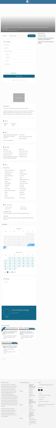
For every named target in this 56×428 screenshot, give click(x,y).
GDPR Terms (13, 73)
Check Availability (31, 35)
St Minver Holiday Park (8, 335)
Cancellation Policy (7, 211)
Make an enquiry (19, 76)
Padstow (4, 30)
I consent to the (10, 73)
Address (6, 132)
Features (6, 164)
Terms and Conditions (8, 204)
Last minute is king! (42, 35)
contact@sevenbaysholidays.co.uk (46, 384)
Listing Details (7, 147)
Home (40, 393)
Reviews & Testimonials (43, 401)
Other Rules (5, 216)
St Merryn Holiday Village (9, 349)
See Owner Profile (15, 312)
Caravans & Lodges (12, 35)
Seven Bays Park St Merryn (12, 30)
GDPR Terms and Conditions (44, 395)
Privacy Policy (42, 397)
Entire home (5, 35)
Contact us (41, 399)
